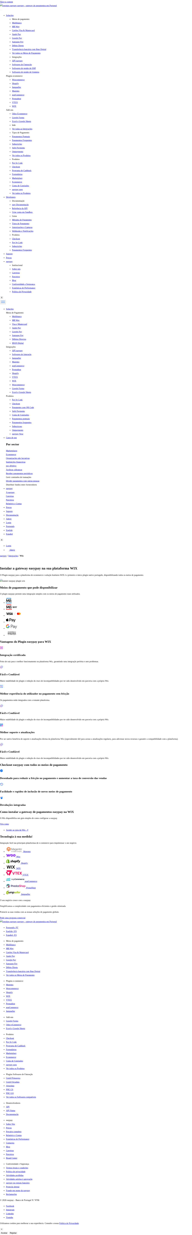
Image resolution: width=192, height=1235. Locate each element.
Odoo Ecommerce (19, 114)
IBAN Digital (18, 343)
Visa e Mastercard (19, 324)
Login (8, 523)
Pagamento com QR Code (23, 407)
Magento (15, 91)
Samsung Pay (17, 335)
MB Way (16, 320)
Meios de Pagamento (15, 313)
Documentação (12, 515)
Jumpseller (16, 87)
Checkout (16, 404)
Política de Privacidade (69, 1223)
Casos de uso (11, 438)
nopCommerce (18, 95)
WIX (14, 106)
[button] (99, 76)
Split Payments (18, 411)
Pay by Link (17, 400)
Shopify (15, 83)
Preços (9, 258)
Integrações (11, 347)
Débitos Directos (19, 339)
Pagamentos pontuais (21, 419)
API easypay (17, 351)
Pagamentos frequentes (21, 422)
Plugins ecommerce (14, 76)
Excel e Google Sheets (21, 121)
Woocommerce (18, 80)
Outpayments (17, 430)
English (9, 530)
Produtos (10, 396)
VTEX (15, 102)
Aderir (9, 519)
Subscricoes (17, 426)
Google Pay (17, 332)
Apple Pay (16, 328)
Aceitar (4, 1233)
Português (10, 526)
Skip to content (6, 2)
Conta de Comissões (20, 415)
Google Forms (18, 118)
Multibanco (17, 316)
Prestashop (16, 99)
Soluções (10, 15)
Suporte (9, 254)
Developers (10, 197)
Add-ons (9, 110)
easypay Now (17, 434)
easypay (9, 261)
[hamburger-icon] (3, 302)
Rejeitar (13, 1233)
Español (9, 534)
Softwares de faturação (21, 354)
